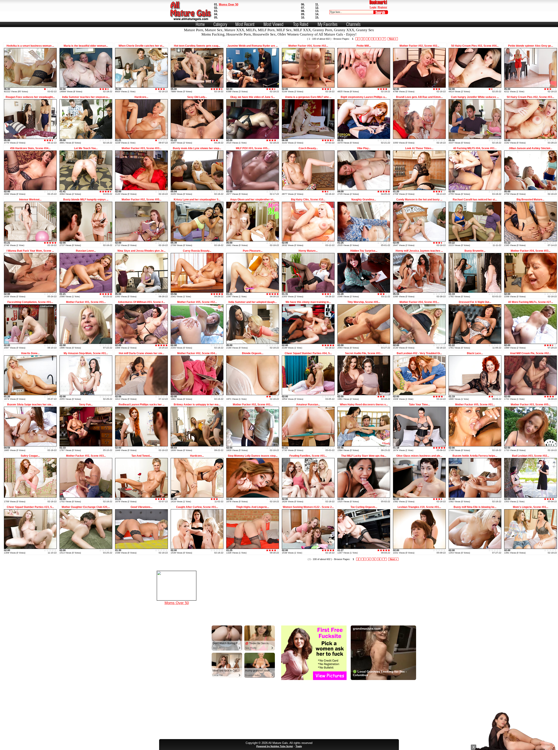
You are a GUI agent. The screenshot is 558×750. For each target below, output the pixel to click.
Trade (299, 746)
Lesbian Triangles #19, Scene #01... (419, 507)
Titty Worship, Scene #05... (363, 302)
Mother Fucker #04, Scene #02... (308, 45)
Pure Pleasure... (252, 250)
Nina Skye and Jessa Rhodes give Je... (141, 250)
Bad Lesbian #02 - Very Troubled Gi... (419, 353)
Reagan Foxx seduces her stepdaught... (30, 97)
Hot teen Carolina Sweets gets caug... (197, 45)
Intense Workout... (30, 199)
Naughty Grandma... (363, 199)
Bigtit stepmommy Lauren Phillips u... (364, 97)
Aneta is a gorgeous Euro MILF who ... (308, 97)
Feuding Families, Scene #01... (308, 455)
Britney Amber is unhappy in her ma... (197, 404)
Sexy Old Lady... (197, 97)
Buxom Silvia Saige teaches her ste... (30, 404)
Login (373, 7)
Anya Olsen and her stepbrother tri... (252, 199)
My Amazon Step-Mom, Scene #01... (86, 353)
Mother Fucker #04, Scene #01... (419, 302)
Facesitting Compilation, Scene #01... (30, 302)
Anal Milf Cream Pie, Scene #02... (530, 353)
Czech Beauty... (308, 148)
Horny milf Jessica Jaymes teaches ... (419, 250)
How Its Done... (30, 353)
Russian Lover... (86, 250)
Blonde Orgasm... (252, 353)
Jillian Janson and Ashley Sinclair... (530, 148)
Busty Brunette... (474, 250)
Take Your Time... (419, 404)
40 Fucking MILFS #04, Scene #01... (475, 148)
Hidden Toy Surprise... (363, 250)
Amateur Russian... (308, 404)
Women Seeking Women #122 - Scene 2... (308, 507)
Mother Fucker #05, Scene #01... (475, 404)
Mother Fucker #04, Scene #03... (530, 250)
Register (382, 7)
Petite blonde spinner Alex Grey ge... (530, 45)
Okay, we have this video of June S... (252, 97)
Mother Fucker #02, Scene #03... (86, 455)
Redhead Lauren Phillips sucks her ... (141, 404)
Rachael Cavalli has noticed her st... (475, 199)
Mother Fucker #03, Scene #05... (530, 404)
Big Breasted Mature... (530, 199)
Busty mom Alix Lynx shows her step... (197, 148)
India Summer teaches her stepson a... (86, 97)
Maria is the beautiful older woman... (86, 45)
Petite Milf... (364, 45)
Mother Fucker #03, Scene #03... (141, 148)
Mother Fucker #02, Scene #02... (419, 45)
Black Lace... (475, 353)
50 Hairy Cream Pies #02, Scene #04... (474, 45)
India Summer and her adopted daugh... (252, 302)
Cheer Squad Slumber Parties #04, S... (308, 353)
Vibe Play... (363, 148)
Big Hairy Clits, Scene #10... (308, 199)
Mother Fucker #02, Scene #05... (141, 199)
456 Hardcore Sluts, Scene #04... (30, 148)
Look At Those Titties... (419, 148)
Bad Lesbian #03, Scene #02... (530, 455)
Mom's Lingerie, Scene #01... (530, 507)
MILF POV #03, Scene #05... (252, 148)
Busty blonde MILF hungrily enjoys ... (85, 199)
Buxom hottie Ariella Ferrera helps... (475, 455)
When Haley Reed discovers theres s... (364, 404)
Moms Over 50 (228, 4)
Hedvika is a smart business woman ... (30, 45)
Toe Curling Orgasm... (363, 507)
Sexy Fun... (86, 404)
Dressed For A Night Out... (475, 302)
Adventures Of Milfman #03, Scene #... (141, 302)
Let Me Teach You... (86, 148)
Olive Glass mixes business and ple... (419, 455)
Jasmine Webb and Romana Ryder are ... (252, 45)
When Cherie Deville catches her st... (141, 45)
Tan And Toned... (141, 455)
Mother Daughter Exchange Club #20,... (86, 507)
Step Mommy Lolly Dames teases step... (252, 455)
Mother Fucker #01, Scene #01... (86, 302)
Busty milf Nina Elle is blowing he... (475, 507)
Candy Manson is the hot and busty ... (419, 199)
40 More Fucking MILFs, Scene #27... (530, 302)
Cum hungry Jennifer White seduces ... (475, 97)
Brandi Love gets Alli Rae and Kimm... (419, 97)
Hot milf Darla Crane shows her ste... (141, 353)
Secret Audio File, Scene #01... (364, 353)
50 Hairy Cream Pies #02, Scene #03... (530, 97)
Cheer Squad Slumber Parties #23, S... (30, 507)
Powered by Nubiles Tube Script (274, 746)
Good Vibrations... (141, 507)
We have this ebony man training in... (308, 302)
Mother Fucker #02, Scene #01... (252, 404)
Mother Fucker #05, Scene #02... (197, 302)
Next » (392, 39)
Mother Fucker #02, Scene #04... (197, 353)
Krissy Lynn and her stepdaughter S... (197, 199)
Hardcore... (141, 97)
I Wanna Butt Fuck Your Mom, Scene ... (30, 250)
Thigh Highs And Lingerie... (252, 507)
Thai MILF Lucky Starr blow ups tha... (363, 455)
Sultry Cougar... (30, 455)
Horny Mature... (308, 250)
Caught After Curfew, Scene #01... (197, 507)
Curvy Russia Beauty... (197, 250)
